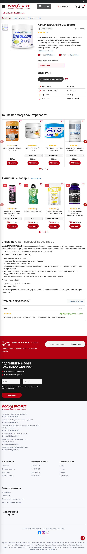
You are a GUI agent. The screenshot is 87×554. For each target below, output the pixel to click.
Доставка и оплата (8, 469)
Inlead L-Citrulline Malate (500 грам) (12, 149)
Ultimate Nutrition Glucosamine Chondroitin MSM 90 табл (75, 214)
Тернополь (81, 542)
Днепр (49, 542)
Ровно (17, 547)
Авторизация (6, 492)
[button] (3, 6)
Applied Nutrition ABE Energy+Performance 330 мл (12, 213)
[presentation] (2, 141)
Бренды (62, 469)
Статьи (62, 472)
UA (84, 1)
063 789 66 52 (35, 476)
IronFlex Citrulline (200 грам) (33, 149)
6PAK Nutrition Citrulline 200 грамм (54, 149)
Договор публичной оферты (11, 502)
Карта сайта (64, 476)
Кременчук (49, 547)
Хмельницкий (11, 545)
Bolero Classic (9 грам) (33, 211)
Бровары (76, 547)
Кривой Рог (40, 547)
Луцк (22, 547)
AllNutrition (50, 55)
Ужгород (27, 547)
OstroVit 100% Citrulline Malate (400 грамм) (75, 149)
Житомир (34, 545)
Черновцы (73, 542)
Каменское (34, 549)
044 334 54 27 (35, 469)
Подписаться (76, 344)
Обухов (81, 547)
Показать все (35, 179)
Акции (62, 465)
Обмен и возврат (7, 476)
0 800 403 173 (65, 7)
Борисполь (68, 547)
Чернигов (26, 545)
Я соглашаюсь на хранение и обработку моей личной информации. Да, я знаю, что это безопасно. (20, 387)
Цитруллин (74, 55)
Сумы (13, 547)
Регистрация (6, 495)
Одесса (65, 545)
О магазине (6, 472)
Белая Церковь (58, 547)
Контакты (5, 465)
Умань (33, 547)
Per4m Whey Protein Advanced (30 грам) (54, 212)
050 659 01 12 (35, 472)
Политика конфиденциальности (13, 499)
